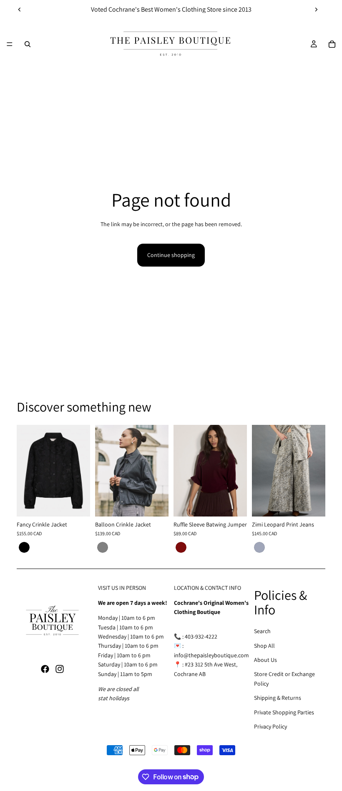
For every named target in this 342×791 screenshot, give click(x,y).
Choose (84, 503)
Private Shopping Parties (284, 712)
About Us (265, 660)
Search (262, 631)
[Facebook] (45, 669)
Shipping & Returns (277, 697)
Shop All (264, 645)
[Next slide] (316, 9)
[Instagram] (60, 669)
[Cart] (332, 44)
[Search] (27, 44)
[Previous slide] (19, 9)
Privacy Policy (270, 726)
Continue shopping (171, 255)
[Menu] (9, 44)
